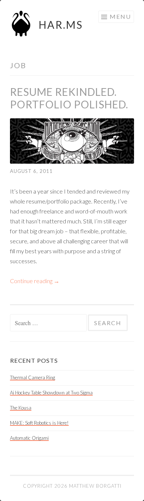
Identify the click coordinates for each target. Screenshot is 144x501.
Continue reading (34, 280)
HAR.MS (61, 24)
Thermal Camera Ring (32, 377)
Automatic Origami (29, 438)
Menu (120, 16)
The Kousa (20, 408)
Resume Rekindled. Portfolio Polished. (69, 98)
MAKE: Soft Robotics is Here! (39, 423)
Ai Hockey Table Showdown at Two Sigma (51, 393)
